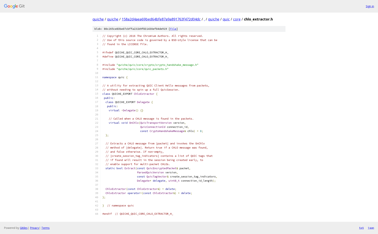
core (237, 19)
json (371, 227)
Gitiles (24, 228)
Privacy (34, 228)
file (173, 29)
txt (361, 227)
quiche (98, 19)
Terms (45, 228)
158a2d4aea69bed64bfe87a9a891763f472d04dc (161, 19)
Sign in (370, 6)
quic (226, 19)
